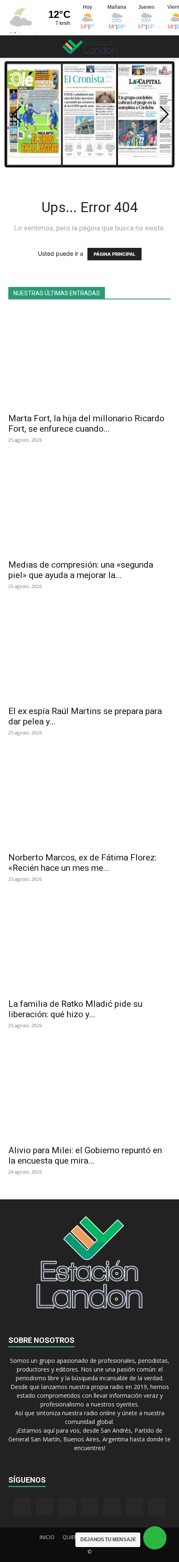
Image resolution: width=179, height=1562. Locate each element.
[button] (14, 46)
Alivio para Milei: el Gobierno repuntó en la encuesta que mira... (85, 1155)
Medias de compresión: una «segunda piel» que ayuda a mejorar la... (80, 570)
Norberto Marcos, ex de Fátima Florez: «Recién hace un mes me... (82, 863)
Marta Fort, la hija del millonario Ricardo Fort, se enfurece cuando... (86, 423)
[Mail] (67, 1506)
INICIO (47, 1537)
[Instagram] (44, 1506)
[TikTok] (89, 1506)
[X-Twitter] (112, 1506)
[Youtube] (157, 1506)
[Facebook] (22, 1506)
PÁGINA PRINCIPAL (114, 254)
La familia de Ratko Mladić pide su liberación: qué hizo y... (75, 1009)
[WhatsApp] (134, 1506)
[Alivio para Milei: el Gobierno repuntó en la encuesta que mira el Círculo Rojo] (89, 1091)
